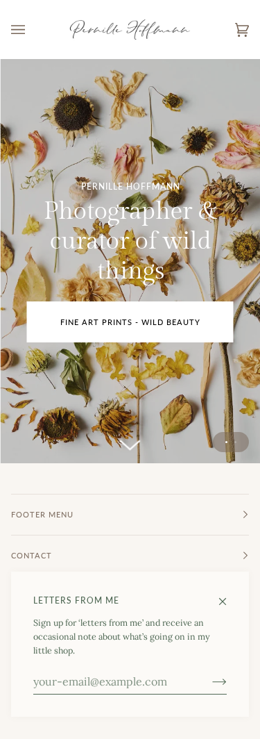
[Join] (208, 681)
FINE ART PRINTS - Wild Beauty (130, 321)
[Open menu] (32, 29)
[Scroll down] (130, 440)
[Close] (228, 595)
